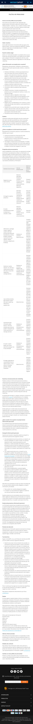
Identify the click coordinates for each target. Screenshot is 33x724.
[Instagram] (15, 671)
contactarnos (27, 650)
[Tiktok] (21, 671)
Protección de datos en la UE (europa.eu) (11, 630)
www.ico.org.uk (12, 624)
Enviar (24, 681)
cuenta (10, 397)
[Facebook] (11, 671)
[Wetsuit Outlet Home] (16, 2)
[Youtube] (18, 671)
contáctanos (5, 593)
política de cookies (6, 126)
